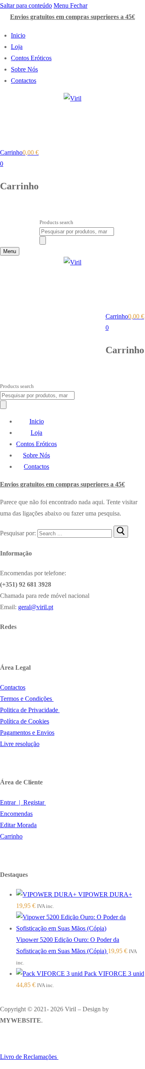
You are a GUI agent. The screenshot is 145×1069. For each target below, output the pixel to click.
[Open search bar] (43, 213)
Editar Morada (18, 825)
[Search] (42, 240)
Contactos (12, 687)
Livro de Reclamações (29, 1056)
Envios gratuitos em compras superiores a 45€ (72, 16)
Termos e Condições (27, 698)
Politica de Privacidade (30, 709)
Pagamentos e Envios (27, 732)
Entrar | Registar (23, 802)
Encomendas (16, 813)
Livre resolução (19, 743)
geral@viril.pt (35, 607)
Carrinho (11, 836)
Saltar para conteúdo (26, 5)
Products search (56, 222)
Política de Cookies (24, 721)
